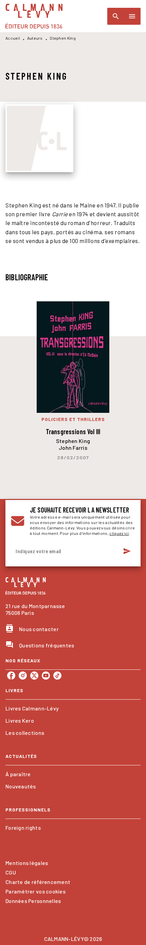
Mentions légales (26, 863)
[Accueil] (33, 16)
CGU (10, 872)
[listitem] (11, 675)
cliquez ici (119, 533)
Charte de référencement (37, 882)
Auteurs (35, 38)
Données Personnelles (33, 901)
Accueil (12, 38)
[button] (73, 708)
